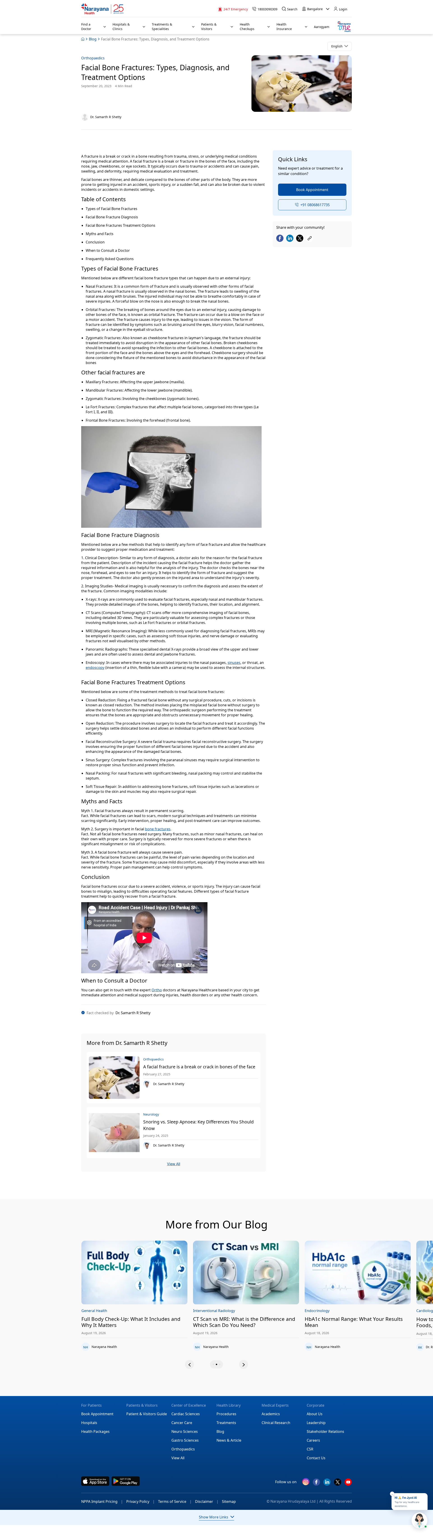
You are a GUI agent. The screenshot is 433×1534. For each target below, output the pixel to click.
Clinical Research (276, 1422)
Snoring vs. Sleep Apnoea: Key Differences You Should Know (198, 1125)
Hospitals (89, 1422)
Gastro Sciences (185, 1440)
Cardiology (336, 1310)
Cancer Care (181, 1422)
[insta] (305, 1482)
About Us (314, 1413)
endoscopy (95, 667)
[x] (337, 1483)
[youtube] (348, 1483)
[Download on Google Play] (126, 1481)
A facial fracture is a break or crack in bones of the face (199, 1067)
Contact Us (316, 1457)
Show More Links (213, 1517)
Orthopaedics (93, 58)
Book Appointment (312, 189)
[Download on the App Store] (95, 1481)
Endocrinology (227, 1310)
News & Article (228, 1440)
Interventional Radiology (125, 1310)
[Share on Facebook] (279, 238)
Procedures (226, 1413)
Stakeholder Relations (325, 1431)
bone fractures (157, 829)
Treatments (226, 1422)
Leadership (316, 1422)
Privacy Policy (140, 1501)
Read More (156, 1272)
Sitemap (229, 1501)
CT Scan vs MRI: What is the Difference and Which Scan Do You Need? (155, 1322)
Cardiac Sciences (185, 1413)
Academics (271, 1413)
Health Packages (95, 1431)
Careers (313, 1440)
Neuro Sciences (184, 1431)
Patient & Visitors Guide (146, 1413)
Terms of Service (175, 1501)
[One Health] (344, 27)
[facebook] (316, 1483)
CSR (310, 1449)
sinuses (234, 662)
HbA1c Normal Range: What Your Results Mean (264, 1322)
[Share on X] (299, 238)
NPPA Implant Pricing (102, 1501)
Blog (93, 39)
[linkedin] (327, 1483)
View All (173, 1164)
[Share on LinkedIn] (289, 238)
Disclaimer (207, 1501)
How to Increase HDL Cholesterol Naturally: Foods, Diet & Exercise (379, 1322)
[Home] (102, 9)
